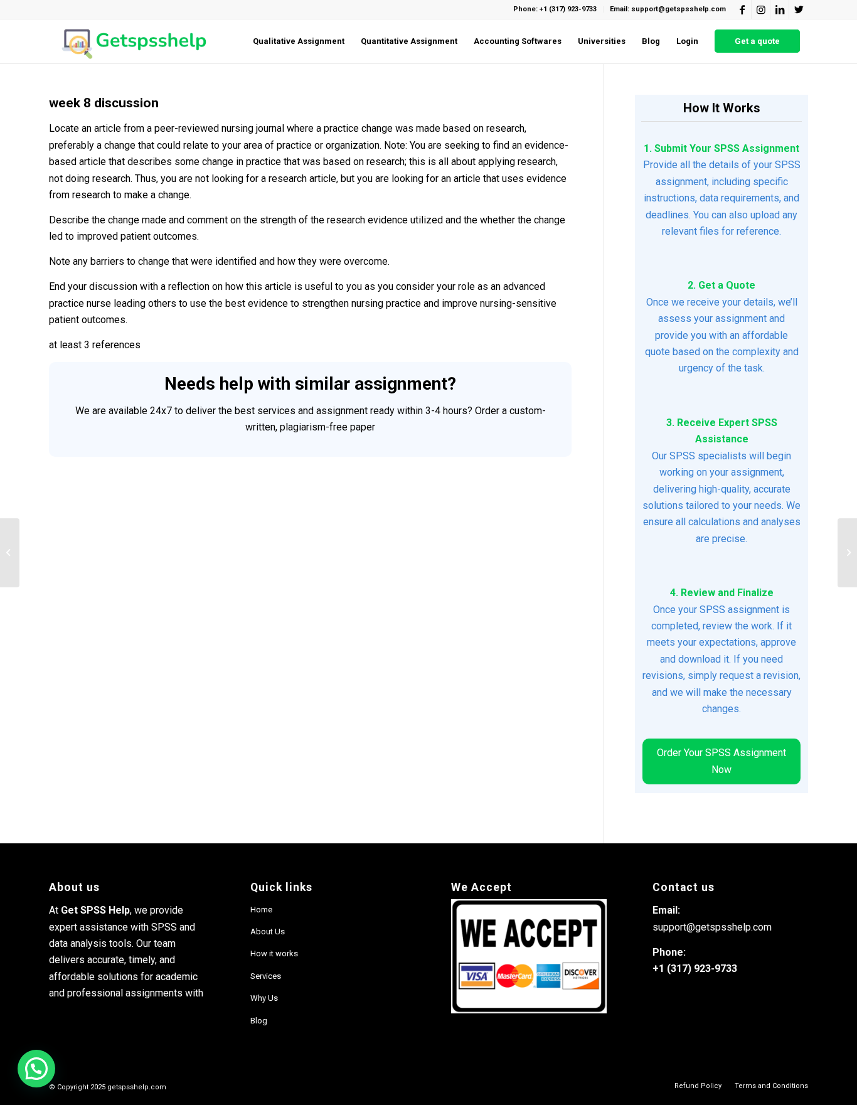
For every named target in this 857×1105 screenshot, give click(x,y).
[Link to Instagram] (761, 9)
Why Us (264, 998)
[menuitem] (299, 41)
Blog (258, 1020)
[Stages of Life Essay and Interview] (9, 552)
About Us (267, 931)
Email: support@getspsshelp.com (668, 9)
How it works (274, 953)
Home (261, 909)
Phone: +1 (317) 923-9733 (555, 9)
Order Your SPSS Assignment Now (721, 761)
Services (265, 976)
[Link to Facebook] (742, 9)
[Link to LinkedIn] (779, 9)
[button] (36, 1068)
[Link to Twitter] (798, 9)
